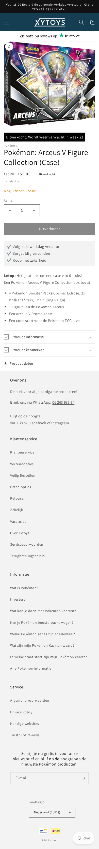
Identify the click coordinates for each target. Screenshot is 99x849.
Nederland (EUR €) (47, 812)
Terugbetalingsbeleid (27, 556)
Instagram (60, 422)
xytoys (53, 840)
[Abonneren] (83, 778)
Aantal (8, 200)
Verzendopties (22, 464)
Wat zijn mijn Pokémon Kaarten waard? (42, 645)
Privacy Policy (21, 712)
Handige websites (24, 723)
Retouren (18, 498)
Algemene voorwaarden (29, 700)
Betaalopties (20, 487)
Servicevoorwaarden (26, 544)
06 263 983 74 (63, 402)
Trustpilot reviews (25, 735)
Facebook (38, 422)
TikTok (22, 422)
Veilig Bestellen (23, 475)
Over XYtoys (19, 533)
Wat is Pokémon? (24, 588)
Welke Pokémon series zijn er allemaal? (42, 634)
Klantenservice (22, 452)
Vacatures (18, 521)
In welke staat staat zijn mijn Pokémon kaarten (49, 657)
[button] (6, 22)
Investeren (19, 599)
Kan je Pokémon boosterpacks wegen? (41, 622)
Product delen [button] (21, 363)
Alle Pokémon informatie (31, 668)
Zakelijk (16, 509)
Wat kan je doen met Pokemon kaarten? (43, 611)
